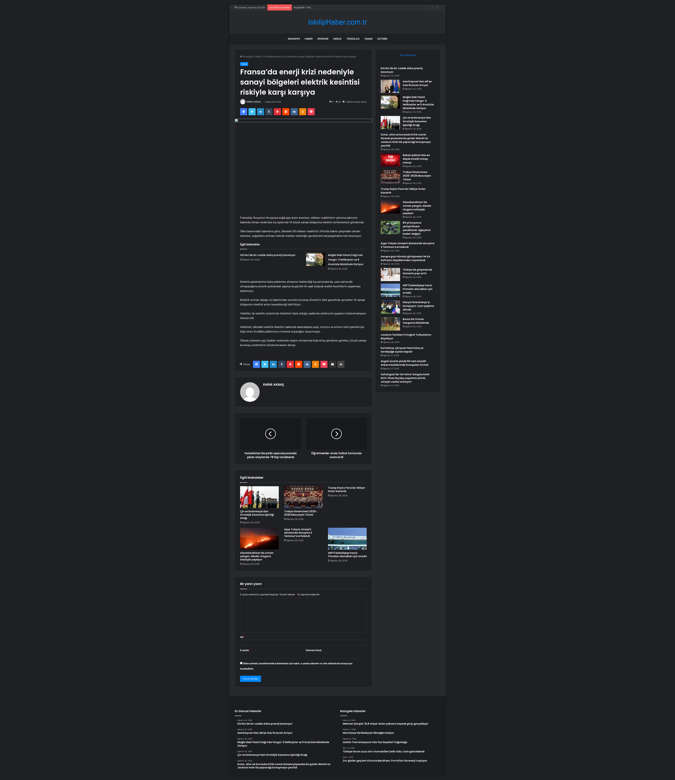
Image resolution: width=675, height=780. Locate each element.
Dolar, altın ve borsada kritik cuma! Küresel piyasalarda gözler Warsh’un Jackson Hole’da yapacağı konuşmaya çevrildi (406, 140)
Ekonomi (322, 38)
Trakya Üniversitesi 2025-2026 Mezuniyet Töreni (300, 513)
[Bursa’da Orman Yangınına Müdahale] (390, 324)
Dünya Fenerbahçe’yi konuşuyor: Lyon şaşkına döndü (418, 305)
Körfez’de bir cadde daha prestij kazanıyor (267, 255)
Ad (242, 637)
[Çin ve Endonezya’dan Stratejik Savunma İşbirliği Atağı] (259, 497)
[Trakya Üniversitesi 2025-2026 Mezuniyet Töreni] (303, 497)
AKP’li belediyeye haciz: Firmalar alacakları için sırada (347, 554)
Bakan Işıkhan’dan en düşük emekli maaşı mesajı (416, 158)
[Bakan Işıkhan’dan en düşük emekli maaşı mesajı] (390, 160)
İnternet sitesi (314, 650)
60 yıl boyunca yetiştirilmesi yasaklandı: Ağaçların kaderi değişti (417, 228)
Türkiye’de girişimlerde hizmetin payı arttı (417, 271)
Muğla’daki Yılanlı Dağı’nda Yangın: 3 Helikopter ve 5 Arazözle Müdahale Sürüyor (337, 7)
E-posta (245, 650)
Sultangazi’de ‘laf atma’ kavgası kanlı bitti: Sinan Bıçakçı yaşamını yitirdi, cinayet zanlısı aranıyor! (405, 378)
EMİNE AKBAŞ (253, 101)
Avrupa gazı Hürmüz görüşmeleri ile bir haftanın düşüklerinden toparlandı (405, 258)
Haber (309, 38)
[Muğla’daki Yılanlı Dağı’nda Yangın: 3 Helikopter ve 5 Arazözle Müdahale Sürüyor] (315, 259)
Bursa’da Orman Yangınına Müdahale (416, 321)
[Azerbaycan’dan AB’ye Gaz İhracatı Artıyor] (390, 86)
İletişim (382, 38)
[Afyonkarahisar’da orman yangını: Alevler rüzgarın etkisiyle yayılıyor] (259, 539)
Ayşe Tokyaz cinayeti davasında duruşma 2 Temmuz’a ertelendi (298, 533)
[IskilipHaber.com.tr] (337, 22)
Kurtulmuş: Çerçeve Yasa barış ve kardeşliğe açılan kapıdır (402, 349)
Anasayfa (294, 38)
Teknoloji (352, 38)
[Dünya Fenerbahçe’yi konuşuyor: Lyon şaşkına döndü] (390, 307)
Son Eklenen (408, 55)
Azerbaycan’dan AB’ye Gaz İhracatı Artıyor (417, 83)
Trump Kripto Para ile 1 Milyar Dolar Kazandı (346, 489)
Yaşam (368, 38)
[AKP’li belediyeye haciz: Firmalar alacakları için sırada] (347, 539)
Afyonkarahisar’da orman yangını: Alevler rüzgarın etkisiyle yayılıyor (257, 556)
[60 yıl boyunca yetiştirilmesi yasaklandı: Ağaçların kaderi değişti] (390, 227)
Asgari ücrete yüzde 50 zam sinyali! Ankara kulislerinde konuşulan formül (404, 363)
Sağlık (337, 38)
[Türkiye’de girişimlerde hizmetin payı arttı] (390, 274)
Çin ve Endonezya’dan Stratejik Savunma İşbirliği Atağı (257, 515)
